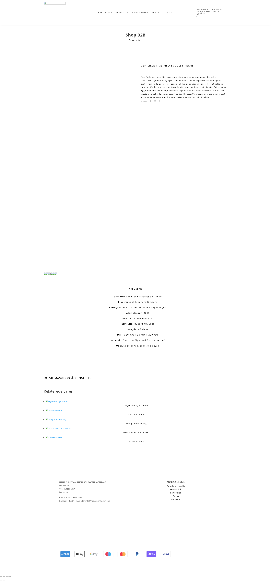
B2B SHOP (104, 13)
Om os (156, 13)
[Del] (7, 576)
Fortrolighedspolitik (176, 486)
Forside (132, 40)
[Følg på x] (155, 101)
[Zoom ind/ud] (1, 576)
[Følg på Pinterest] (159, 101)
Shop (139, 40)
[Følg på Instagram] (61, 514)
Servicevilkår (176, 489)
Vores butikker (140, 13)
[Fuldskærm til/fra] (4, 576)
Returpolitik (175, 492)
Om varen (135, 289)
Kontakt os (122, 13)
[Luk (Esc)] (9, 576)
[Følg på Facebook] (150, 101)
